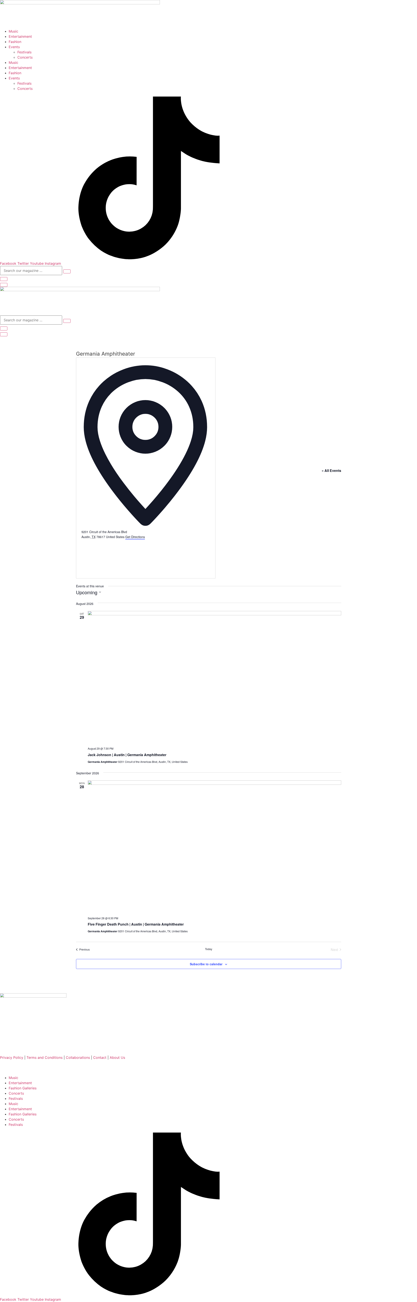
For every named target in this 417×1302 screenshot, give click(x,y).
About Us (117, 1057)
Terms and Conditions (45, 1057)
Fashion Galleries (22, 1088)
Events (14, 47)
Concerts (25, 57)
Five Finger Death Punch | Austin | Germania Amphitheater (136, 924)
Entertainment (20, 36)
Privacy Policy (11, 1057)
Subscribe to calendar (206, 964)
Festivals (24, 52)
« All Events (331, 470)
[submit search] (67, 271)
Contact (99, 1057)
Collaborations (78, 1057)
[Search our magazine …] (3, 279)
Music (13, 31)
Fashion (15, 41)
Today (208, 949)
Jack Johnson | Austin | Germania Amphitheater (127, 754)
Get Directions (135, 537)
